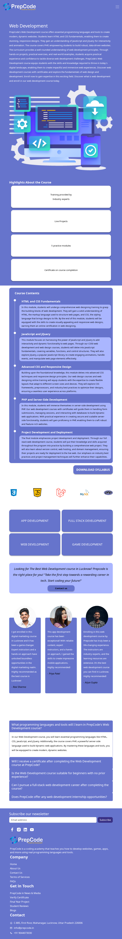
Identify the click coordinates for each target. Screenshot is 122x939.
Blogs (13, 910)
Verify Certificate (19, 897)
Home (13, 864)
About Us (15, 868)
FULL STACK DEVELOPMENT (87, 521)
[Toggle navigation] (117, 7)
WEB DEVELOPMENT (35, 544)
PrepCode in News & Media (25, 893)
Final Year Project (19, 901)
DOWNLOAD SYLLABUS (93, 470)
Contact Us (16, 872)
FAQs (13, 881)
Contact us (61, 588)
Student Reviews (19, 906)
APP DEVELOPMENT (35, 521)
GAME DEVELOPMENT (87, 544)
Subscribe (105, 820)
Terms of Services (20, 877)
